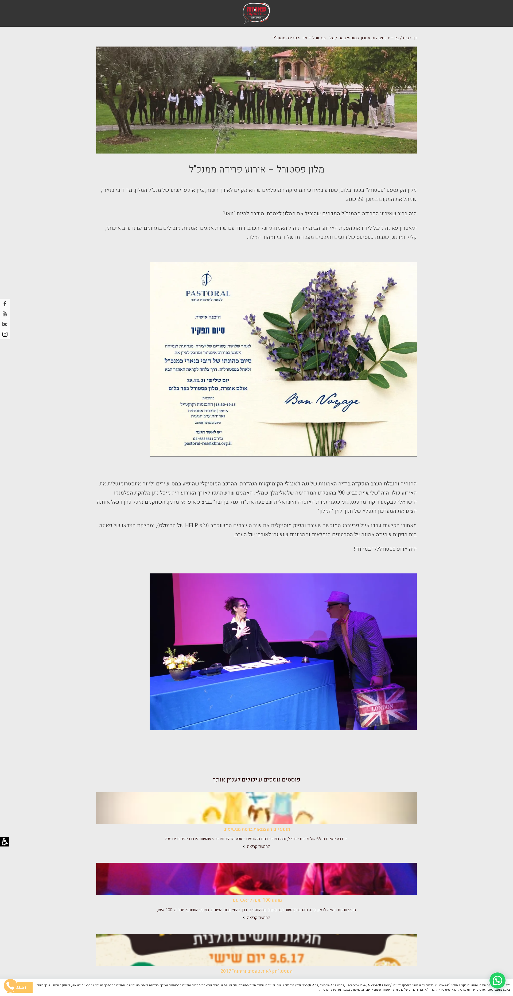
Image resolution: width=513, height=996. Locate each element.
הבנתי (20, 987)
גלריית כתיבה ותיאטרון (380, 38)
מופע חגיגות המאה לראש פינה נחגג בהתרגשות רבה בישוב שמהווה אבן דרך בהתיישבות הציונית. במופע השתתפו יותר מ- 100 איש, (256, 910)
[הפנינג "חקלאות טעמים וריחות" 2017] (256, 950)
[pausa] (5, 324)
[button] (497, 980)
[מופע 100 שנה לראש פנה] (256, 879)
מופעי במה (348, 38)
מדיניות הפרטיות (330, 989)
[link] (256, 808)
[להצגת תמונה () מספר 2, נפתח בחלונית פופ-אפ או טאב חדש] (283, 651)
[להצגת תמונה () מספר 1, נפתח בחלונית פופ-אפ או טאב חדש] (283, 359)
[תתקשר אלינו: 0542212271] (10, 960)
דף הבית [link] (410, 38)
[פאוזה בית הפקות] (256, 13)
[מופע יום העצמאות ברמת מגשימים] (256, 808)
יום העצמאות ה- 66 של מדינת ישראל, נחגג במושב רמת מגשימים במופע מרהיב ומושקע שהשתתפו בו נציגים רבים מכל (257, 839)
